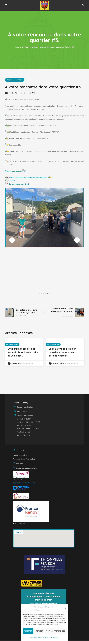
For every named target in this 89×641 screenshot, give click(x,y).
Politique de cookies (35, 637)
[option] (23, 352)
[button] (65, 608)
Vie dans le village (30, 47)
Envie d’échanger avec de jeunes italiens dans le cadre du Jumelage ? (23, 352)
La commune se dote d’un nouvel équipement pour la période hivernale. (63, 352)
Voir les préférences (55, 631)
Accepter (28, 631)
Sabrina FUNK (14, 93)
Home (17, 47)
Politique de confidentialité (50, 637)
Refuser (39, 631)
